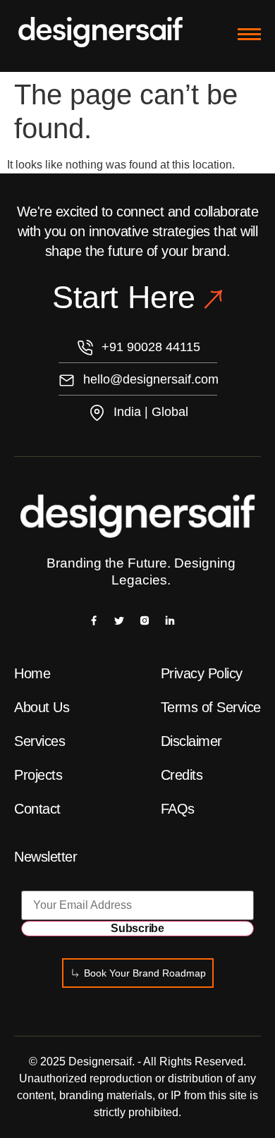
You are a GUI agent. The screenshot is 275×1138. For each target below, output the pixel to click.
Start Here (123, 297)
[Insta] (144, 619)
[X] (119, 619)
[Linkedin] (170, 619)
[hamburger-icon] (249, 34)
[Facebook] (93, 619)
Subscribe (137, 928)
